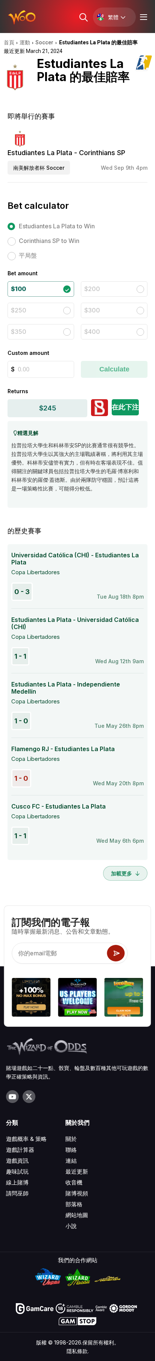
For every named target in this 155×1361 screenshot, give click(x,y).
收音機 (73, 1182)
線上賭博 (17, 1182)
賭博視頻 (76, 1193)
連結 (71, 1160)
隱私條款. (78, 1351)
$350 (18, 331)
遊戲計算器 (20, 1149)
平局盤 (28, 255)
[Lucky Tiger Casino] (124, 998)
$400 (92, 331)
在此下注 (125, 407)
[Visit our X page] (29, 1096)
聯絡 (71, 1149)
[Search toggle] (83, 17)
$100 (18, 289)
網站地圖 (76, 1215)
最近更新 (76, 1171)
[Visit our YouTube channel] (12, 1096)
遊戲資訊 (17, 1160)
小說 (71, 1226)
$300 (92, 310)
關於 (71, 1138)
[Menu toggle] (142, 17)
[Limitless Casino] (31, 998)
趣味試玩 (17, 1171)
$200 (92, 289)
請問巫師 (17, 1193)
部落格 (73, 1204)
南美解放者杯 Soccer (38, 167)
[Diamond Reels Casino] (77, 998)
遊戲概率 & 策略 (26, 1138)
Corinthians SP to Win (49, 240)
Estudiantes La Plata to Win (57, 226)
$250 (18, 310)
